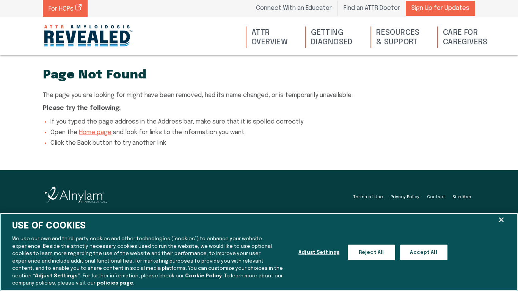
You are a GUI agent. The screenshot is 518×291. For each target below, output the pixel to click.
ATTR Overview (269, 37)
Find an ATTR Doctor (372, 8)
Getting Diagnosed (332, 37)
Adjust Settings (318, 252)
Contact (436, 197)
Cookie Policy (203, 276)
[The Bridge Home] (88, 35)
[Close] (501, 219)
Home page (95, 132)
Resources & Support (398, 37)
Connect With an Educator (294, 8)
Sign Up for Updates (440, 8)
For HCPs (62, 9)
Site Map (461, 197)
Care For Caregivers (465, 37)
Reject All (371, 252)
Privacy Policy (405, 197)
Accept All (423, 252)
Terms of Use (368, 197)
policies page (115, 283)
